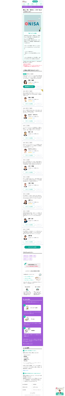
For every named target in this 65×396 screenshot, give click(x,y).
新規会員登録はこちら (33, 264)
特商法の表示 (25, 387)
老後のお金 (26, 255)
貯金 (34, 255)
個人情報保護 (25, 384)
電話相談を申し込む (29, 86)
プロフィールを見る (29, 103)
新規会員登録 (35, 1)
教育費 (31, 255)
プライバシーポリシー (37, 389)
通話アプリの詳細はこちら (27, 343)
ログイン (40, 1)
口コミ (34, 83)
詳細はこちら (25, 370)
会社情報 (24, 389)
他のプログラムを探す (32, 247)
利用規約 (34, 384)
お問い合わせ (35, 387)
